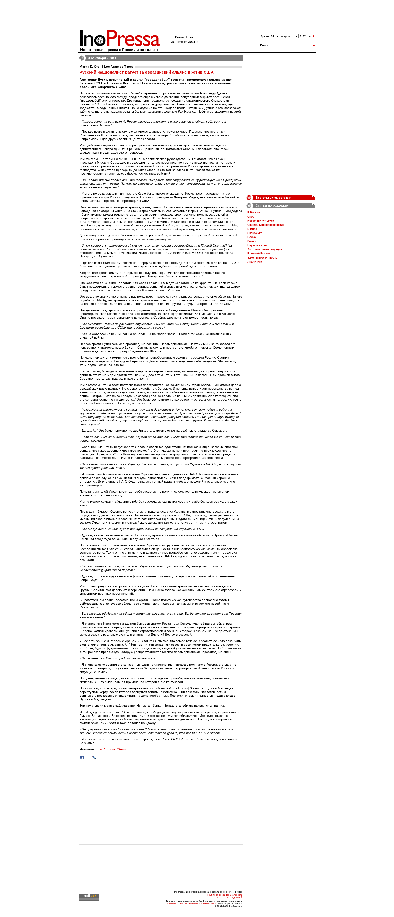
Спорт (251, 216)
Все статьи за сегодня (273, 197)
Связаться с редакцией (230, 897)
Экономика (254, 233)
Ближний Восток (258, 253)
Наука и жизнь (257, 245)
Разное (252, 241)
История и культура (260, 220)
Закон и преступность (262, 257)
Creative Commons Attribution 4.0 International (191, 903)
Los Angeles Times (111, 749)
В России (253, 212)
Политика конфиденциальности (225, 895)
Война (251, 237)
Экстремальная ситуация (264, 249)
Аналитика (254, 261)
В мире (252, 229)
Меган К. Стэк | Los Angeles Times (107, 66)
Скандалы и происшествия (265, 224)
